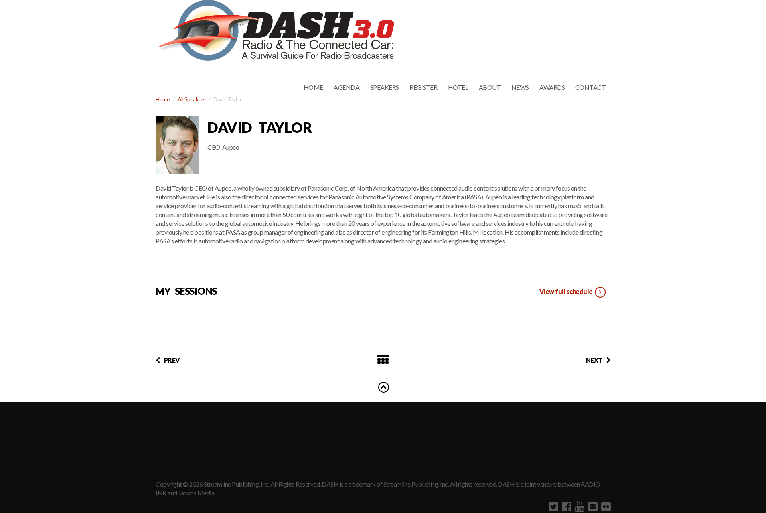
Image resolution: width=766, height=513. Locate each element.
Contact (590, 87)
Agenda (346, 87)
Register (423, 87)
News (520, 87)
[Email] (592, 506)
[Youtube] (578, 506)
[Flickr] (605, 506)
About (490, 87)
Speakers (384, 87)
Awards (552, 87)
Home (313, 87)
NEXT (594, 360)
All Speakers (192, 99)
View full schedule (566, 291)
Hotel (458, 87)
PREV (172, 360)
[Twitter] (552, 506)
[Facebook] (565, 506)
